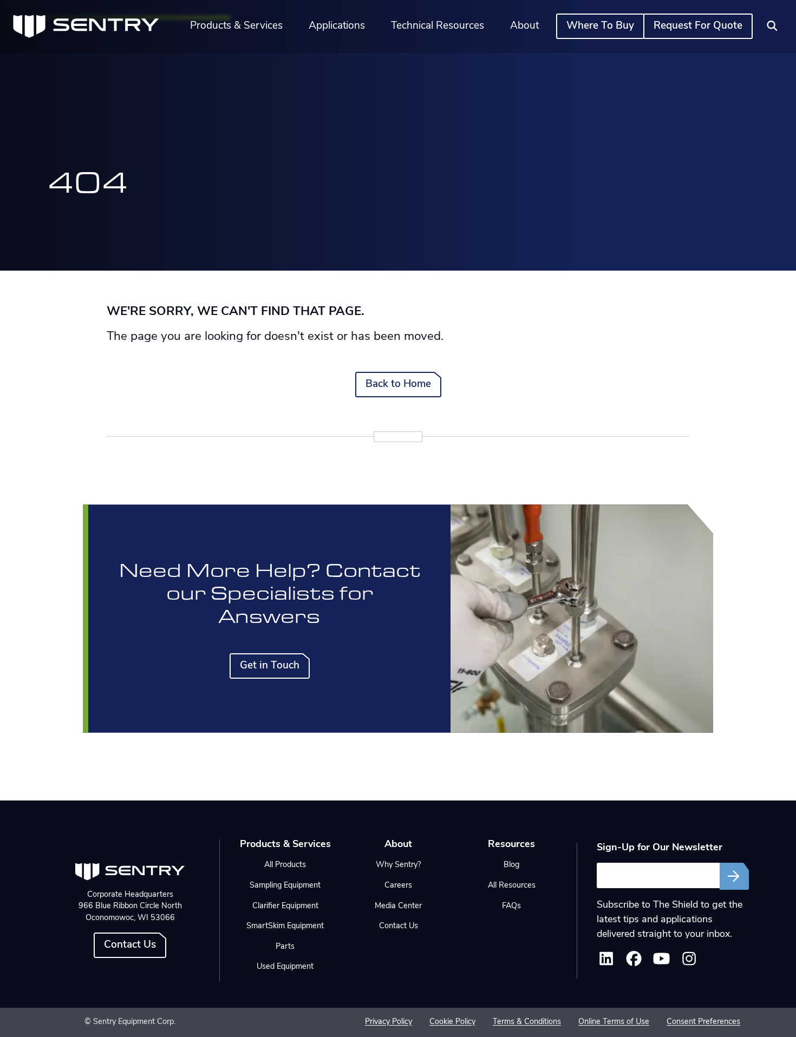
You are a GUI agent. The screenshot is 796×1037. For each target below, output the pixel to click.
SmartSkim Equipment (285, 926)
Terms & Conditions (527, 1022)
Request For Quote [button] (698, 26)
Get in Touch (269, 666)
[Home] (86, 26)
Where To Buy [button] (600, 26)
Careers (398, 886)
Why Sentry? (398, 865)
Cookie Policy (452, 1022)
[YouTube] (661, 962)
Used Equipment (285, 967)
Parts (285, 947)
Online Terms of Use (613, 1022)
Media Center (398, 906)
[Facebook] (633, 962)
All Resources (512, 886)
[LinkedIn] (606, 962)
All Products (285, 865)
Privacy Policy (388, 1022)
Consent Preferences (703, 1022)
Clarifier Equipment (285, 906)
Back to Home (398, 384)
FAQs (511, 906)
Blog (511, 865)
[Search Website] (772, 26)
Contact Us (130, 945)
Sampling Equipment (285, 886)
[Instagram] (689, 962)
